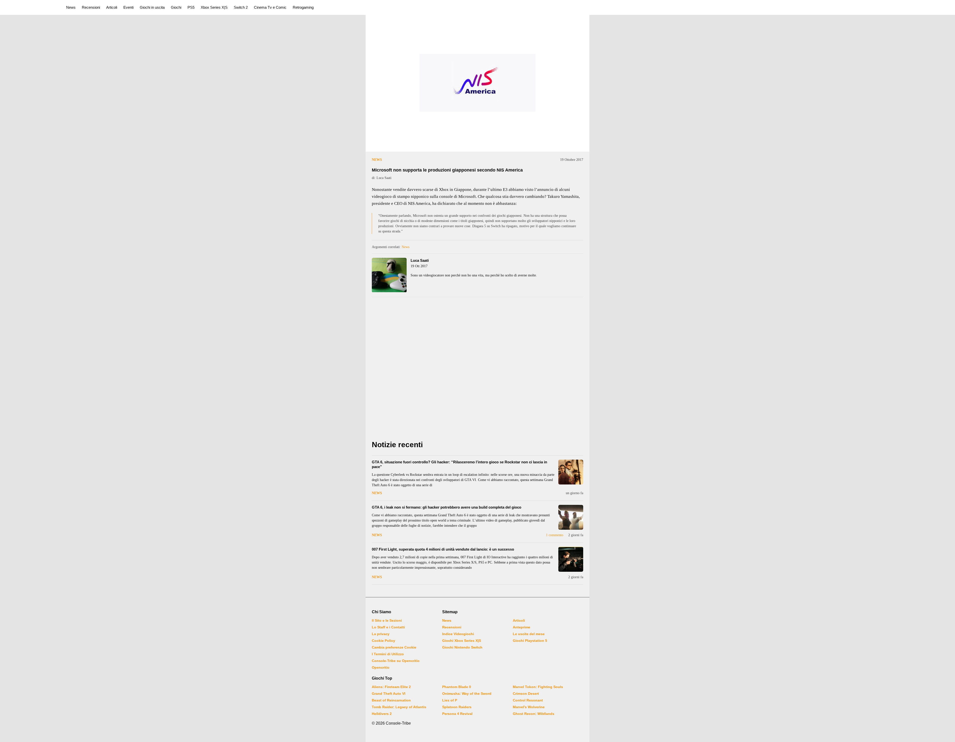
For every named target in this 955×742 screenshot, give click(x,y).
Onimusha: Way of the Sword (466, 694)
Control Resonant (528, 700)
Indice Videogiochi (458, 634)
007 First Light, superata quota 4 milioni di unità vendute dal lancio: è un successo (443, 549)
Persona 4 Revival (457, 714)
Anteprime (521, 627)
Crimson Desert (526, 694)
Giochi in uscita (152, 7)
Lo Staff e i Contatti (388, 627)
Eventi (128, 7)
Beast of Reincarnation (391, 700)
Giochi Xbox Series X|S (461, 641)
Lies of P (449, 700)
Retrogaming (303, 7)
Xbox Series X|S (214, 7)
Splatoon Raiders (457, 707)
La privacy (380, 634)
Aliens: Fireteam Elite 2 (391, 687)
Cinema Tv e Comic (270, 7)
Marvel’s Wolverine (529, 707)
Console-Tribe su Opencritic (396, 661)
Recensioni (91, 7)
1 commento (554, 535)
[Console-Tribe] (30, 7)
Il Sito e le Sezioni (387, 620)
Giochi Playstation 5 (530, 641)
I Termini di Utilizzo (388, 654)
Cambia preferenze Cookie (394, 647)
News (71, 7)
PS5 (191, 7)
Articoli (111, 7)
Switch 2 (241, 7)
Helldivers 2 (382, 714)
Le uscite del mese (529, 634)
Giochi (176, 7)
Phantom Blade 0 (456, 687)
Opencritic (380, 667)
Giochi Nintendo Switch (462, 647)
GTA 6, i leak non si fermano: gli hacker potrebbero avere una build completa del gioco (446, 507)
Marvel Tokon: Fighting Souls (538, 687)
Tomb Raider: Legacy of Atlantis (399, 707)
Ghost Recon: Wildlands (533, 714)
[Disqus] (477, 370)
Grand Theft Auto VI (388, 694)
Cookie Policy (383, 641)
